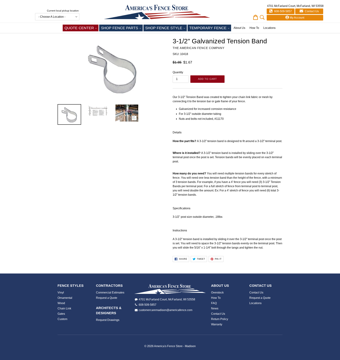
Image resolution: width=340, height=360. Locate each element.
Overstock (217, 292)
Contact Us (311, 11)
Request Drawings (107, 319)
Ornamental (65, 297)
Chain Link (64, 308)
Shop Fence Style (166, 28)
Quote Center (81, 28)
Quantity (178, 72)
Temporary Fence (210, 28)
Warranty (216, 324)
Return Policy (219, 319)
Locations (269, 27)
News (214, 308)
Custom (62, 319)
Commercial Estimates (110, 292)
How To (254, 27)
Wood (61, 303)
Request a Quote (106, 297)
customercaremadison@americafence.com (165, 310)
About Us (239, 27)
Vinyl (61, 292)
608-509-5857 (282, 11)
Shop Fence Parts (122, 28)
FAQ (214, 303)
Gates (61, 313)
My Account (297, 17)
